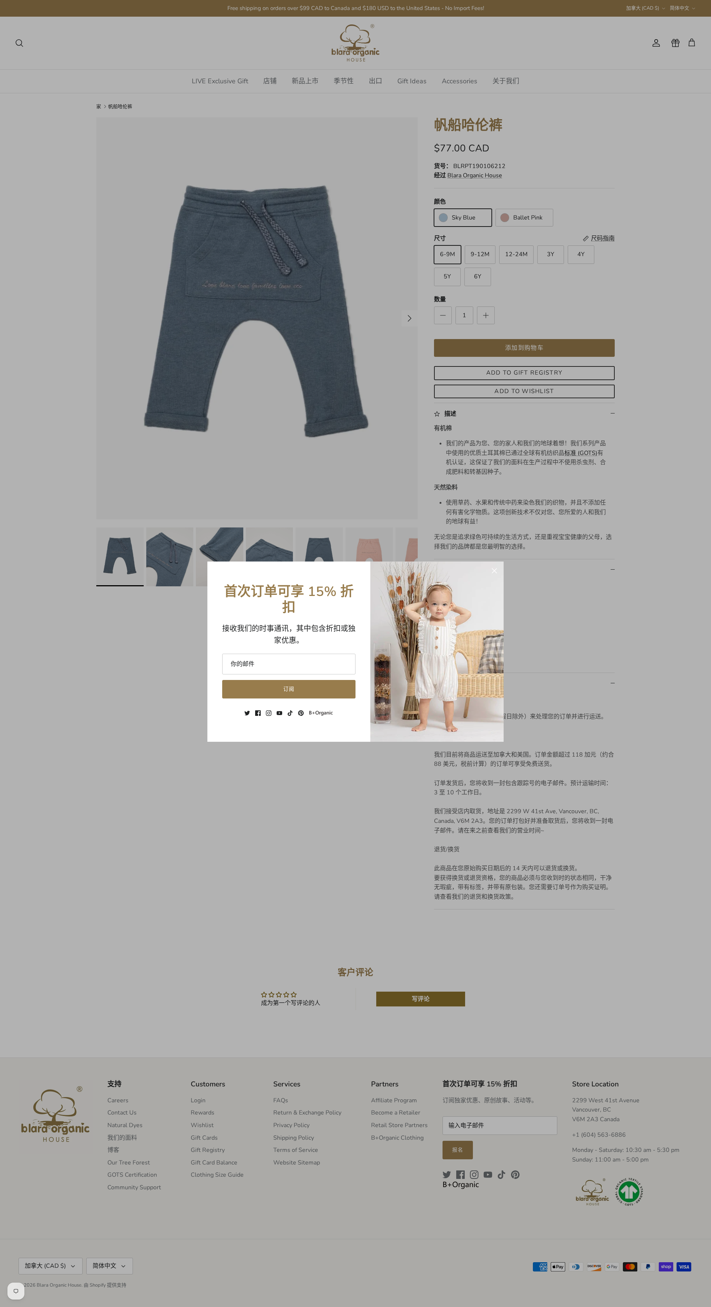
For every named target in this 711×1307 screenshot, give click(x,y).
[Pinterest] (301, 713)
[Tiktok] (290, 713)
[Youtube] (279, 713)
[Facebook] (258, 713)
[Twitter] (247, 713)
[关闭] (494, 571)
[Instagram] (268, 713)
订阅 (288, 689)
